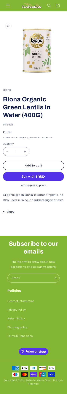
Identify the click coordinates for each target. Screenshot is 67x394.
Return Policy (16, 318)
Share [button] (11, 211)
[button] (8, 5)
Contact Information (20, 301)
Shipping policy (17, 327)
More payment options (33, 185)
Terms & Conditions (20, 336)
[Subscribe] (55, 278)
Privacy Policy (16, 309)
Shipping (24, 137)
